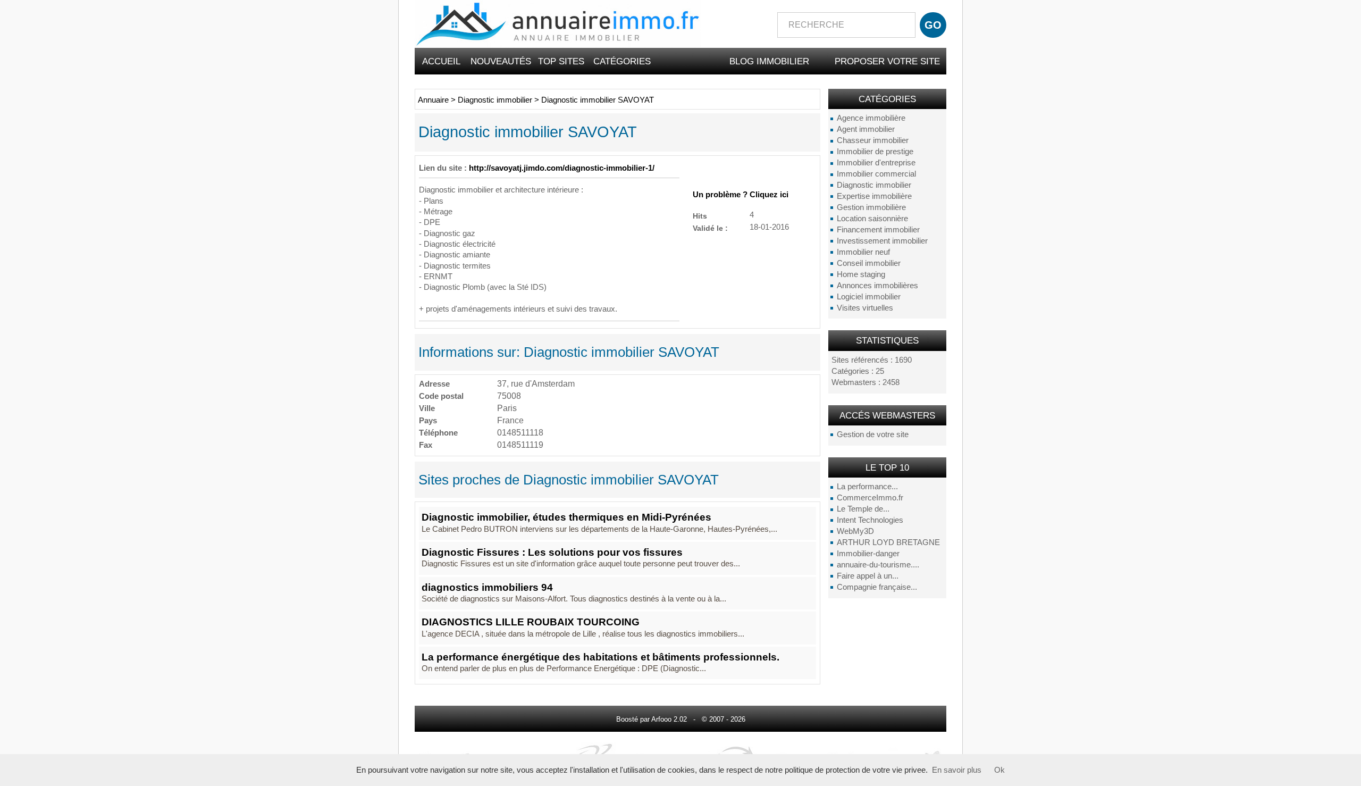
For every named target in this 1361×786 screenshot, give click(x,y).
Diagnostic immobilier (874, 185)
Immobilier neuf (863, 252)
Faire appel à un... (867, 576)
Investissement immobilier (882, 241)
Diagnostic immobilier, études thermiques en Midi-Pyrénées (566, 517)
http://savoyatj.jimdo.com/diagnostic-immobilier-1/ (561, 168)
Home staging (861, 274)
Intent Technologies (870, 520)
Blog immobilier (769, 61)
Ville (427, 408)
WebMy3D (855, 531)
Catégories (622, 61)
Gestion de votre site (873, 434)
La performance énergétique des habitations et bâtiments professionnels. (600, 657)
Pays (428, 420)
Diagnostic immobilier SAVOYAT (597, 100)
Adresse (434, 384)
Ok (999, 770)
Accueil (441, 61)
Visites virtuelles (865, 308)
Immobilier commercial (876, 174)
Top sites (561, 61)
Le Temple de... (863, 509)
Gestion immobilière (871, 207)
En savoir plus (956, 770)
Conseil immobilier (869, 263)
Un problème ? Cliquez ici (740, 194)
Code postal (441, 396)
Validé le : (710, 228)
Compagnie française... (877, 587)
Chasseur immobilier (873, 140)
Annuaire (433, 100)
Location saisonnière (872, 218)
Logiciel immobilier (869, 296)
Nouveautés (501, 61)
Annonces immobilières (877, 285)
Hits (700, 216)
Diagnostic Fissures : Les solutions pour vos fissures (552, 552)
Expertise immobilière (874, 196)
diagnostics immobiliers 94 (487, 587)
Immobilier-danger (868, 553)
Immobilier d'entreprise (876, 162)
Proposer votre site (887, 61)
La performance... (867, 486)
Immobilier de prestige (875, 151)
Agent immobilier (866, 129)
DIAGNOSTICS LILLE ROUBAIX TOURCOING (531, 622)
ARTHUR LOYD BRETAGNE (888, 542)
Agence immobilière (871, 118)
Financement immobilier (878, 229)
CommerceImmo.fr (870, 498)
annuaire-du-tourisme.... (878, 565)
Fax (425, 445)
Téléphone (438, 433)
